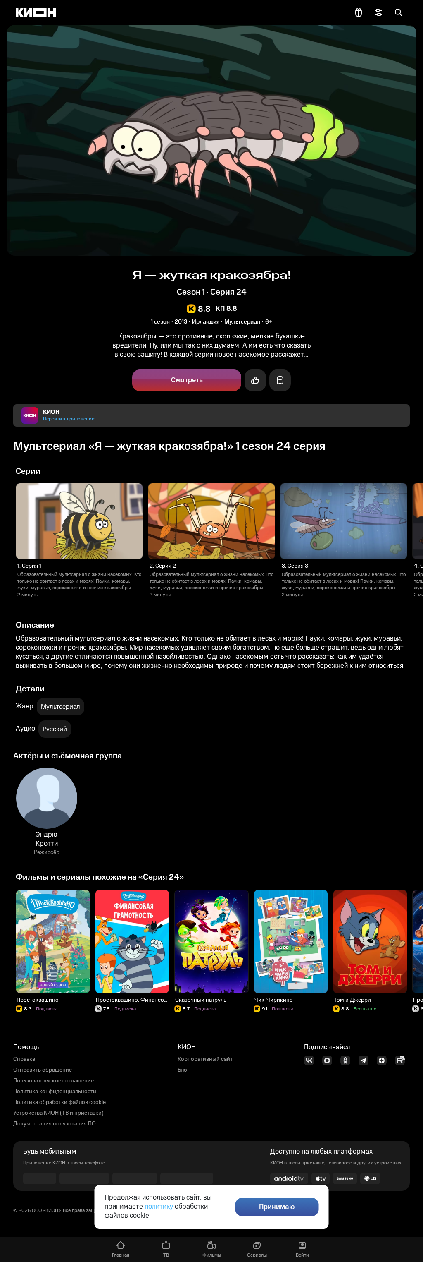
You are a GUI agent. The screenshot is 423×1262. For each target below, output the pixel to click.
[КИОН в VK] (311, 1060)
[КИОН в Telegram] (366, 1060)
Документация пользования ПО (54, 1124)
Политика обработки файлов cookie (59, 1102)
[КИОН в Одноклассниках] (347, 1060)
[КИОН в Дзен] (384, 1060)
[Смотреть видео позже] (280, 380)
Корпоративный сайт (205, 1059)
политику (159, 1207)
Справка (24, 1059)
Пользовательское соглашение (53, 1080)
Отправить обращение (42, 1070)
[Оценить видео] (255, 380)
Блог (184, 1070)
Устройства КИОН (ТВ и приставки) (58, 1113)
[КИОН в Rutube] (402, 1060)
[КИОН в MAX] (329, 1060)
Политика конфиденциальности (54, 1091)
